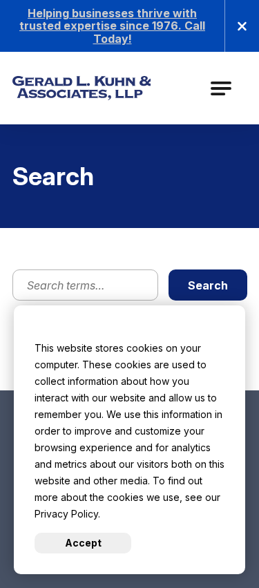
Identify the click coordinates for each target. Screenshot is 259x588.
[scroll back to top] (224, 536)
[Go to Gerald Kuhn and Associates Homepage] (84, 88)
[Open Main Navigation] (221, 88)
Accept (83, 543)
